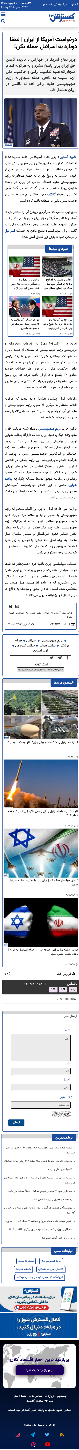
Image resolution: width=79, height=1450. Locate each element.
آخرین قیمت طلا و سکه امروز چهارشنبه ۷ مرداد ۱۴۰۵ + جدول (39, 1221)
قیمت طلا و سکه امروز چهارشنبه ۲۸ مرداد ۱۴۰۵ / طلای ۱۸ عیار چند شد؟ (40, 1150)
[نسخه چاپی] (10, 606)
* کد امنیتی (65, 1097)
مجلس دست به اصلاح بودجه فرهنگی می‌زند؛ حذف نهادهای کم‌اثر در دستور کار (59, 284)
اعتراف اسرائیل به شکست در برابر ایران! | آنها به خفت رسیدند (42, 742)
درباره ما (50, 1395)
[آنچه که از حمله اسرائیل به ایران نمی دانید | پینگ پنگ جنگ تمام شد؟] (41, 784)
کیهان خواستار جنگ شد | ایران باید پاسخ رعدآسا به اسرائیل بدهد (43, 883)
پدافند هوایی (47, 645)
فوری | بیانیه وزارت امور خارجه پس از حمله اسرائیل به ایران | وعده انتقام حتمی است (43, 952)
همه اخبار (20, 1395)
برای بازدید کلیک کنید (40, 1370)
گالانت (51, 194)
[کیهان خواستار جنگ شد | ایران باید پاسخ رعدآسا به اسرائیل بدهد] (41, 853)
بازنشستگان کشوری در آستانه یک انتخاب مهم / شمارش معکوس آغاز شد (39, 1210)
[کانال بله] (38, 1325)
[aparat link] (33, 1443)
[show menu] (3, 15)
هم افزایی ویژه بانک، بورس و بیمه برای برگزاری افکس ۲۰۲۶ (41, 1229)
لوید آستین (67, 157)
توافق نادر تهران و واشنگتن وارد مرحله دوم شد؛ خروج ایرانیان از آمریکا (25, 284)
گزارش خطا (64, 974)
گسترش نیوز (22, 1410)
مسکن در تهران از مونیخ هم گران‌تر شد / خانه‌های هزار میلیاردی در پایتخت (39, 1180)
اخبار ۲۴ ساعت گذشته (40, 1400)
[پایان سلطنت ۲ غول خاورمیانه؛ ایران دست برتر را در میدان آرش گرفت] (61, 658)
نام (68, 1063)
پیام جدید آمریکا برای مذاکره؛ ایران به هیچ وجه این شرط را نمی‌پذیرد (57, 324)
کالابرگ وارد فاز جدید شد (59, 1169)
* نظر (66, 1030)
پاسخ (73, 989)
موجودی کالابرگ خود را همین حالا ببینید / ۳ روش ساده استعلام (38, 1161)
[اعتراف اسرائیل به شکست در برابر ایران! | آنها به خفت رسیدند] (41, 714)
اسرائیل (10, 231)
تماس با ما (35, 1395)
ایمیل (66, 1079)
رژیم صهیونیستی (49, 428)
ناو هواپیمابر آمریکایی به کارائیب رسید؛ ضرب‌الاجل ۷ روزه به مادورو (25, 324)
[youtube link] (47, 1442)
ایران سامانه (30, 1425)
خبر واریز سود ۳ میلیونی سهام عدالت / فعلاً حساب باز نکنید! (40, 1191)
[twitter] (53, 658)
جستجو (62, 1395)
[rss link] (61, 1433)
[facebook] (68, 658)
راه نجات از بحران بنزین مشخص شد (53, 1199)
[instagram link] (17, 1433)
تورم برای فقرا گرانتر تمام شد (57, 1238)
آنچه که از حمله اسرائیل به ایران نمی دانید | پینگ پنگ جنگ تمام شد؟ (43, 813)
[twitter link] (47, 1433)
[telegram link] (32, 1433)
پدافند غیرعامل (25, 645)
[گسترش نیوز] (62, 18)
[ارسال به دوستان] (17, 606)
